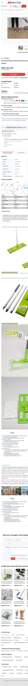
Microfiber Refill (19, 670)
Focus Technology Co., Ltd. (17, 680)
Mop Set (15, 666)
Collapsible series (17, 637)
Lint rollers (16, 640)
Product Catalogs (20, 635)
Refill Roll (4, 673)
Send (13, 558)
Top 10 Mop (11, 673)
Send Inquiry (13, 74)
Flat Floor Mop (19, 660)
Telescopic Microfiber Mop (7, 670)
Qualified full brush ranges (6, 640)
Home (2, 9)
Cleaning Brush (18, 657)
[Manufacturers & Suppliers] (14, 2)
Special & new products (6, 637)
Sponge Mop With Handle (7, 660)
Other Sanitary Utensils (7, 657)
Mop (24, 9)
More (2, 675)
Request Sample (23, 77)
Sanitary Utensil (19, 9)
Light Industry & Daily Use (9, 9)
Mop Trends (19, 673)
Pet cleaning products (6, 642)
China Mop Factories (6, 666)
